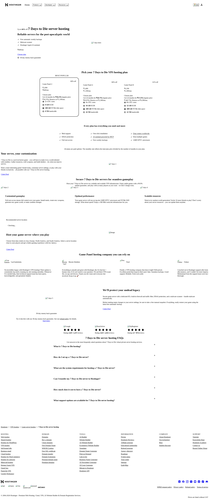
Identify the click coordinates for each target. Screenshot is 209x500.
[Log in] (201, 5)
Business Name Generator (88, 460)
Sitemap (123, 462)
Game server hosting (29, 427)
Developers (48, 5)
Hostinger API (84, 471)
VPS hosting (14, 427)
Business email (6, 451)
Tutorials (196, 437)
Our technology (164, 440)
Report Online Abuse (200, 448)
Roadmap (124, 454)
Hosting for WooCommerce (10, 457)
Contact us (196, 445)
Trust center (125, 460)
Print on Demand (85, 454)
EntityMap (124, 465)
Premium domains (48, 462)
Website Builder (84, 440)
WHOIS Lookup (48, 448)
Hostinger (4, 427)
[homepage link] (13, 4)
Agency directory (127, 451)
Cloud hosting (6, 454)
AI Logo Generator (86, 465)
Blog (161, 443)
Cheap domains (47, 443)
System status (125, 457)
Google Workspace (7, 474)
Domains (45, 437)
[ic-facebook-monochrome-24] (183, 481)
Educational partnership (129, 445)
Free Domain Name (49, 445)
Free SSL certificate (48, 451)
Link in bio (83, 457)
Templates (82, 448)
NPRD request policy (164, 487)
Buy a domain (47, 440)
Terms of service (202, 487)
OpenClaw (4, 468)
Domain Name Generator (88, 451)
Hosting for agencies (8, 460)
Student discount (165, 445)
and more (41, 487)
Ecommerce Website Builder (89, 445)
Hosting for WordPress (9, 443)
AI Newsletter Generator (87, 462)
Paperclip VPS (6, 471)
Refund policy (190, 487)
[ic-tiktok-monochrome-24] (203, 481)
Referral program (127, 448)
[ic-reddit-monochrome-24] (199, 481)
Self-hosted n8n (6, 448)
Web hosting (5, 437)
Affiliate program (127, 443)
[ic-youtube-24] (195, 481)
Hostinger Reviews (127, 440)
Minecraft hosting (7, 462)
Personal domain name (49, 460)
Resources (62, 5)
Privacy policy (179, 487)
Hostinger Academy (199, 443)
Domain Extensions (48, 457)
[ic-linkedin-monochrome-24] (179, 481)
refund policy (64, 319)
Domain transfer (47, 454)
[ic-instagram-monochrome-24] (187, 481)
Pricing (27, 5)
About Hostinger (165, 437)
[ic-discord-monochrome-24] (207, 481)
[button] (104, 346)
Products (36, 5)
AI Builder (83, 437)
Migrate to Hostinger (86, 468)
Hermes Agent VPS (7, 465)
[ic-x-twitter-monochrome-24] (191, 481)
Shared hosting (6, 440)
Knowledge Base (199, 440)
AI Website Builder (86, 443)
